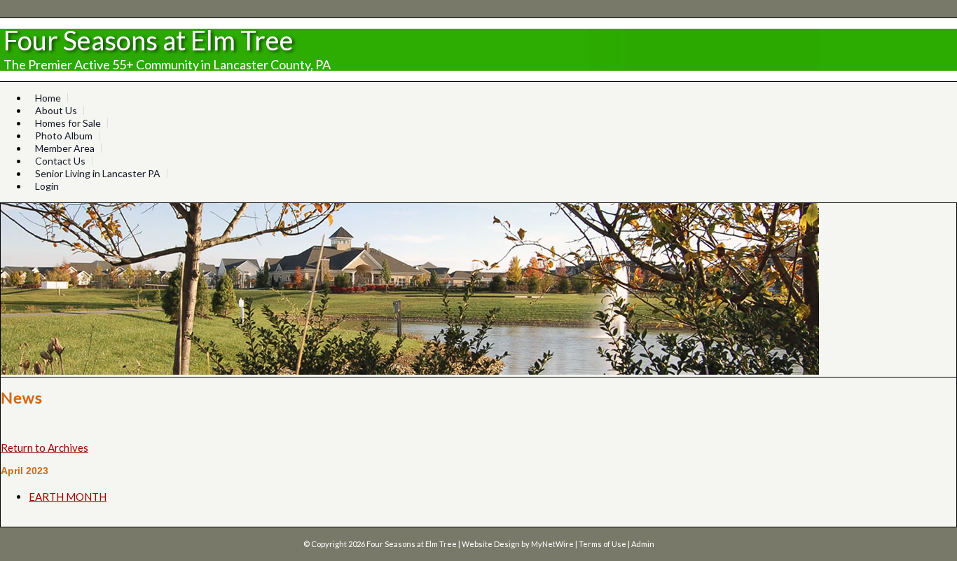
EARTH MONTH (67, 496)
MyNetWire (552, 543)
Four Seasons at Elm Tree (149, 40)
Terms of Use (602, 543)
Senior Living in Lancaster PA (97, 173)
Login (47, 186)
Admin (642, 543)
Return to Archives (44, 447)
